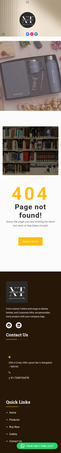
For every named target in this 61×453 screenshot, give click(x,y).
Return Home (30, 241)
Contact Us (15, 441)
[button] (37, 446)
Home (12, 412)
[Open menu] (27, 2)
